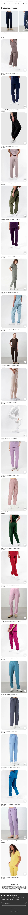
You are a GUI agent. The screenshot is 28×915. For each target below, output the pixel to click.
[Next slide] (25, 22)
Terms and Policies (14, 911)
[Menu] (1, 3)
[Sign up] (25, 903)
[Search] (4, 3)
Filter (3, 37)
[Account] (23, 3)
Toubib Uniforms (16, 908)
